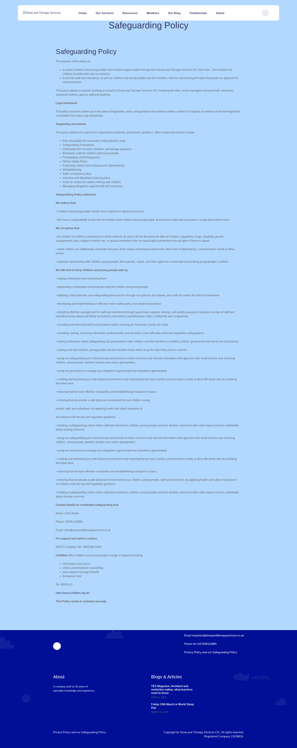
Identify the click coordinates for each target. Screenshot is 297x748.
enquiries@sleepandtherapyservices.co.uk (218, 635)
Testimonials (198, 13)
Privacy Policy (193, 652)
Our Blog (174, 13)
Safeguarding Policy (224, 652)
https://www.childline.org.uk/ (73, 592)
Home (83, 13)
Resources (130, 13)
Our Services (105, 13)
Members (153, 13)
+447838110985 (207, 643)
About (220, 13)
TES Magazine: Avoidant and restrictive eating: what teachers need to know (171, 689)
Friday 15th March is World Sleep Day (172, 706)
